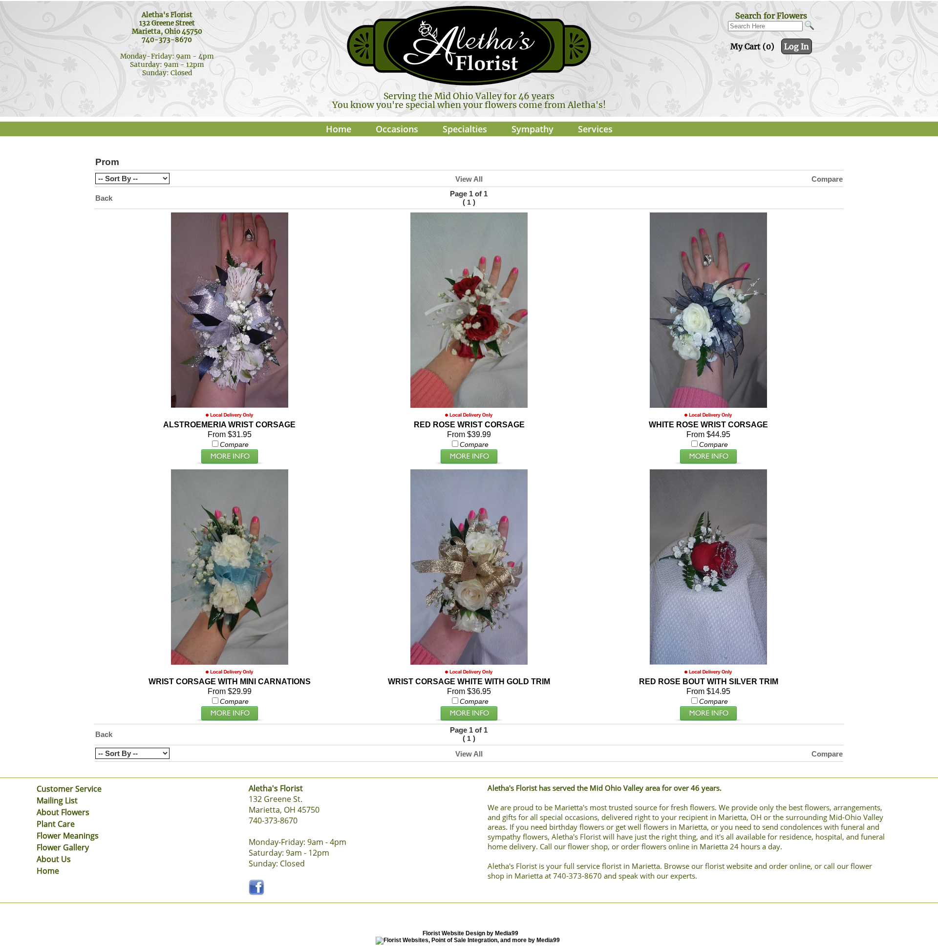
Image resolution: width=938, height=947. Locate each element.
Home (338, 129)
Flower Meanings (68, 835)
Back (103, 198)
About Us (54, 859)
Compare (827, 179)
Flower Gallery (63, 847)
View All (469, 179)
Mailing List (57, 800)
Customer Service (69, 788)
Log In (796, 46)
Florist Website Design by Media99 (470, 933)
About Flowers (63, 812)
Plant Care (56, 824)
